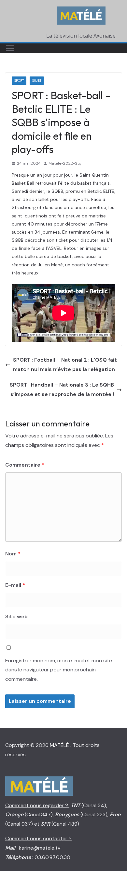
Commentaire (24, 464)
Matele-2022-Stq (65, 163)
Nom (13, 553)
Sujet (36, 80)
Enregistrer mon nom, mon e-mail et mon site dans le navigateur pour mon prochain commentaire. (58, 670)
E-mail (15, 585)
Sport (19, 80)
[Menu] (10, 48)
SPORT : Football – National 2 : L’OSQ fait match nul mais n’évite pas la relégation (65, 364)
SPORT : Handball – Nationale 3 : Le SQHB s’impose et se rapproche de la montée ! (62, 389)
